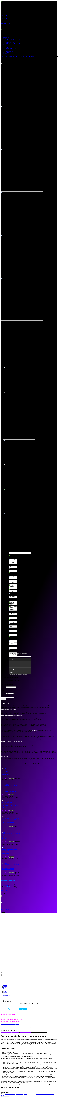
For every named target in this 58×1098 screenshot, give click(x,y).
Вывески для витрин (12, 42)
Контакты (6, 52)
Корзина (6, 53)
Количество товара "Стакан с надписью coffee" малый (15, 696)
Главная (6, 37)
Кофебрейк (6, 774)
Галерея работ (10, 50)
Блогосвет (9, 51)
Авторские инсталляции (14, 43)
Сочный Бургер (8, 822)
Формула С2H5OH (9, 791)
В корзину (3, 699)
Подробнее (11, 778)
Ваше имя (3, 1091)
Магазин (6, 38)
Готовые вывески (14, 56)
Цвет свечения (5, 603)
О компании (10, 46)
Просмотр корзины (5, 1032)
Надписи (9, 41)
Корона (4, 838)
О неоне (8, 47)
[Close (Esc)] (1, 972)
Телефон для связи (5, 1092)
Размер (4, 665)
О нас (5, 44)
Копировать (22, 1009)
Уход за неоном (11, 48)
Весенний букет (8, 869)
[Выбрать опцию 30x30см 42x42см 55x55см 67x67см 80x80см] (10, 693)
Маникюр (5, 853)
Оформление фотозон (13, 39)
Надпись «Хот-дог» (5, 909)
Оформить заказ (15, 1032)
